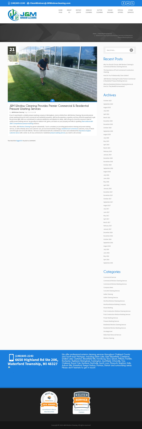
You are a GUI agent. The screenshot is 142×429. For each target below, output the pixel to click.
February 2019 (108, 151)
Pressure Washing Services (111, 321)
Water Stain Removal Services (112, 335)
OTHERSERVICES (130, 11)
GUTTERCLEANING (99, 11)
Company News (108, 287)
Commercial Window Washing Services (115, 284)
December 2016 (108, 232)
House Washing (108, 308)
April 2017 (106, 219)
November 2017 (108, 195)
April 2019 (106, 145)
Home (94, 33)
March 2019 (107, 148)
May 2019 (106, 141)
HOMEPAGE (60, 11)
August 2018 (107, 172)
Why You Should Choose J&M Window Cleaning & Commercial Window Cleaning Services (118, 66)
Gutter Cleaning (108, 294)
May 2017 (106, 216)
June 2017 (106, 212)
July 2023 (106, 111)
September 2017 (108, 202)
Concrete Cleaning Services (112, 291)
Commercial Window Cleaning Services (115, 281)
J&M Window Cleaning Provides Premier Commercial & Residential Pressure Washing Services (49, 107)
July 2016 (106, 249)
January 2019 (107, 155)
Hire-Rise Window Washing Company (115, 304)
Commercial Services (110, 277)
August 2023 (107, 107)
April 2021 (106, 114)
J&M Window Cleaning (17, 112)
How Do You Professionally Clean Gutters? (116, 75)
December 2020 (108, 121)
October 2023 (107, 101)
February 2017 (108, 226)
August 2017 (107, 205)
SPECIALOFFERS (120, 11)
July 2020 (106, 138)
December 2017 (108, 192)
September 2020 (108, 131)
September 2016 (108, 243)
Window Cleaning (24, 127)
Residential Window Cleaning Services (115, 325)
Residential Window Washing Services (115, 328)
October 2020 (107, 128)
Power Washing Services (105, 33)
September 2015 (108, 263)
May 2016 (106, 256)
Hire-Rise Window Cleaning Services (114, 301)
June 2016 (106, 253)
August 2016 (107, 246)
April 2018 (106, 185)
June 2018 (106, 178)
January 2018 (107, 188)
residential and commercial (70, 129)
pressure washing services (57, 133)
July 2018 (106, 175)
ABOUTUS (69, 11)
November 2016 (108, 236)
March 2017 (107, 222)
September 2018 (108, 168)
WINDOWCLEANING (89, 11)
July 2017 (106, 209)
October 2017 (107, 199)
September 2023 (108, 104)
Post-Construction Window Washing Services (117, 314)
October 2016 (107, 239)
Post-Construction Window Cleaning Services (117, 311)
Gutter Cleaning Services (111, 297)
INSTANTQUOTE (78, 11)
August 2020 (107, 134)
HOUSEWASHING (110, 11)
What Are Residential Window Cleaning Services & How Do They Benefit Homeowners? (118, 85)
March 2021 (107, 117)
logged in (19, 141)
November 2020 (108, 124)
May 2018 (106, 182)
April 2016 (106, 260)
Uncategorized (108, 331)
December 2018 (108, 158)
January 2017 (107, 229)
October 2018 (107, 165)
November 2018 (108, 162)
